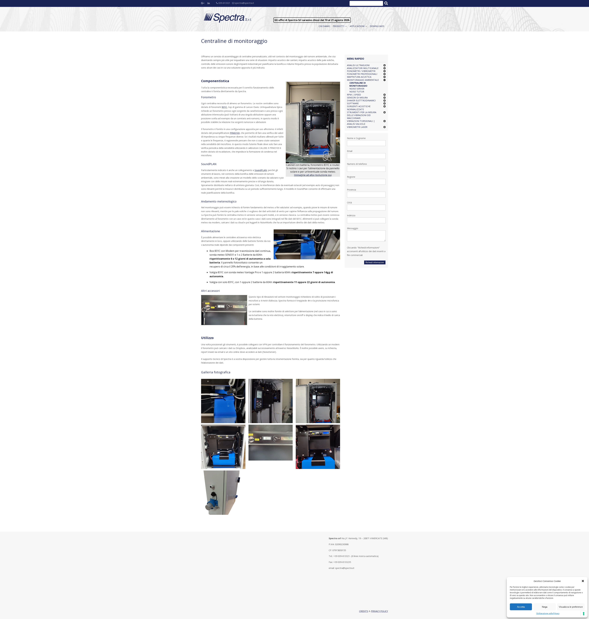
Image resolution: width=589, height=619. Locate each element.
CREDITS (363, 611)
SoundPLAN (261, 170)
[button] (582, 581)
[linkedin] (210, 3)
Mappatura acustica (359, 76)
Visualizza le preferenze (571, 607)
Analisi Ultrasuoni (358, 65)
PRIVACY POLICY (379, 611)
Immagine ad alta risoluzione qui (312, 175)
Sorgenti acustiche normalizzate (358, 108)
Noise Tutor (356, 91)
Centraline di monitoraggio (358, 84)
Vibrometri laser (357, 127)
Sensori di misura (357, 97)
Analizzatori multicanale (362, 68)
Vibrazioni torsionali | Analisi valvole (361, 122)
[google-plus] (203, 3)
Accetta (521, 607)
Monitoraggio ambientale (363, 79)
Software (353, 103)
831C (224, 107)
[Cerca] (386, 3)
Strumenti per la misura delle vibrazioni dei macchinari (361, 115)
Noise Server (356, 88)
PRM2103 (235, 132)
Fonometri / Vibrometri (361, 71)
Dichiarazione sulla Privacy (547, 613)
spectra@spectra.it (244, 3)
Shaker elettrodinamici (361, 100)
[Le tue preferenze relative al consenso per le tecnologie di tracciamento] (584, 614)
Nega (544, 607)
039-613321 (224, 3)
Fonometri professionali (362, 73)
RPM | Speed (354, 94)
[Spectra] (227, 17)
